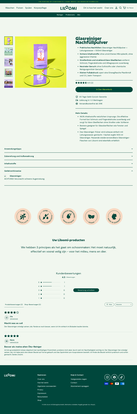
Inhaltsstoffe (10, 163)
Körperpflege (40, 7)
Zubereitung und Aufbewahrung (19, 156)
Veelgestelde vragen (79, 379)
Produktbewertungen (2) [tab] (14, 304)
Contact (74, 383)
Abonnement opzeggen (80, 386)
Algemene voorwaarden (46, 386)
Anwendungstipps (12, 149)
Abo (78, 15)
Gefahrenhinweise (12, 171)
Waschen (9, 7)
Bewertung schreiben (86, 290)
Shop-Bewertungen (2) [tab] (33, 304)
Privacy (40, 390)
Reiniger (60, 15)
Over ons (109, 7)
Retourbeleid (42, 397)
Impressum (41, 393)
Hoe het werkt (42, 383)
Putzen (19, 7)
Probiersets (70, 15)
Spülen (28, 7)
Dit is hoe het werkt (92, 7)
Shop (39, 400)
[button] (81, 83)
